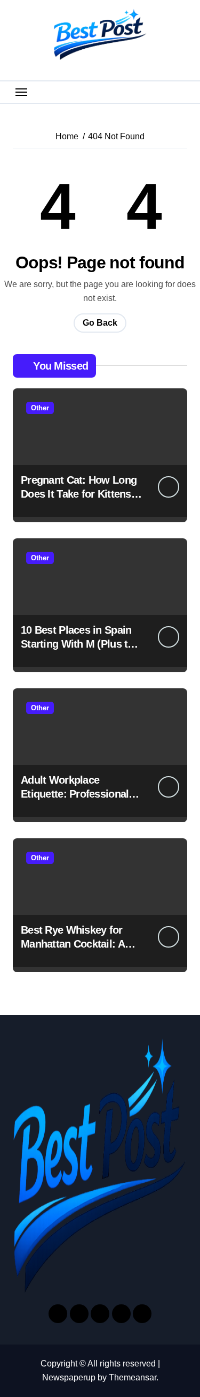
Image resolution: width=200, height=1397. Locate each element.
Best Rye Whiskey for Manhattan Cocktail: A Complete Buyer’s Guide (79, 944)
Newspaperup (68, 1377)
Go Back (100, 322)
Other (40, 408)
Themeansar (132, 1377)
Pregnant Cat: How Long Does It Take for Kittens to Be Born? (82, 494)
